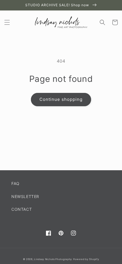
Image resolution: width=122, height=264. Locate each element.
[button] (7, 22)
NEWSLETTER (25, 196)
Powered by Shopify (86, 259)
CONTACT (21, 209)
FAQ (15, 183)
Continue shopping (61, 99)
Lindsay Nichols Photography (53, 259)
